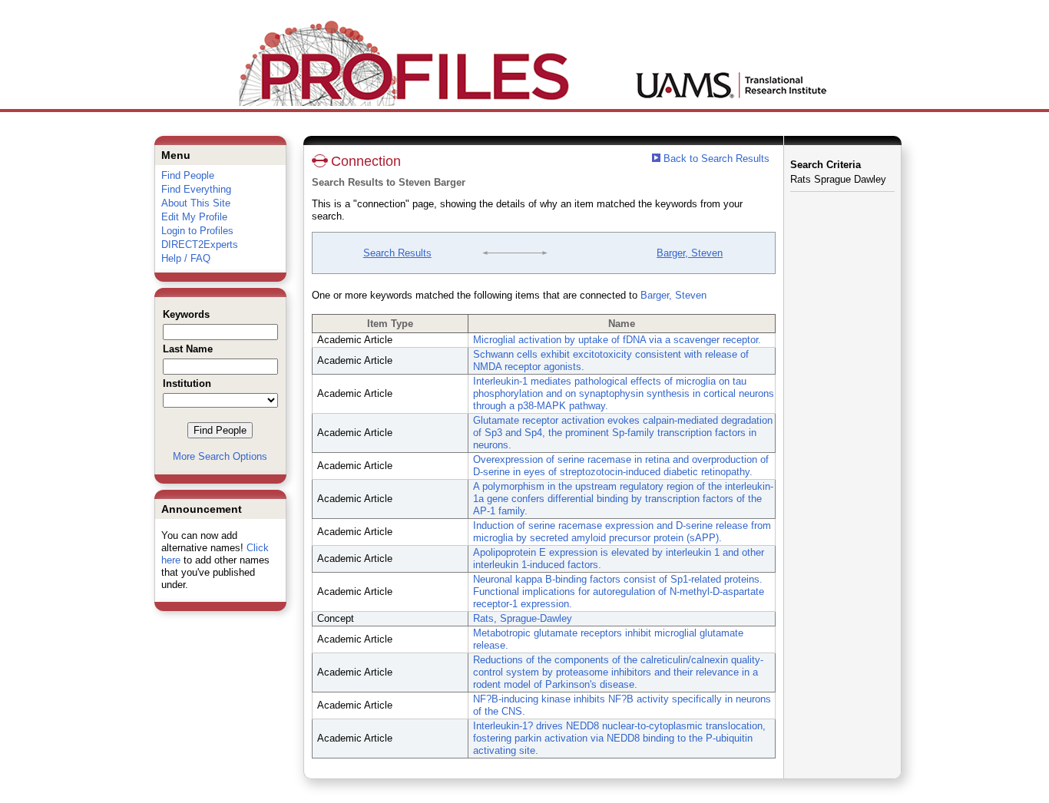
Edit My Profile (194, 217)
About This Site (195, 203)
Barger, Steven (690, 253)
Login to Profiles (197, 230)
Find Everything (196, 189)
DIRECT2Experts (199, 244)
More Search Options (220, 456)
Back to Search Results (714, 158)
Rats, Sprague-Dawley (522, 618)
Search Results (397, 253)
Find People (187, 175)
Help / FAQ (185, 258)
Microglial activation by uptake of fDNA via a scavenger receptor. (617, 339)
